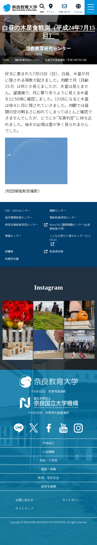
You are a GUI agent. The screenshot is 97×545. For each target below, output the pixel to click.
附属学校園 (12, 259)
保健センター (13, 236)
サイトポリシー (72, 500)
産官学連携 (48, 486)
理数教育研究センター (27, 60)
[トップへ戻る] (87, 530)
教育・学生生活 (48, 477)
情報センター (57, 210)
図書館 (9, 251)
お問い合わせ (24, 500)
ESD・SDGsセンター (17, 210)
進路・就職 (48, 469)
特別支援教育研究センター (21, 224)
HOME (5, 60)
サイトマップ (24, 508)
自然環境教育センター (18, 217)
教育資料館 (56, 251)
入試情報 (48, 451)
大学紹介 (48, 443)
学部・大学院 (48, 460)
